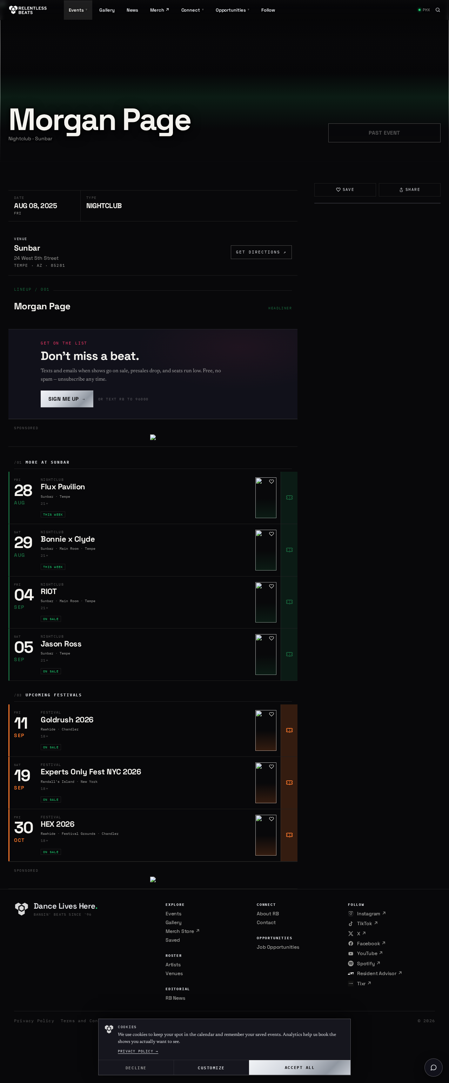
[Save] (271, 481)
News (133, 10)
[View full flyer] (377, 203)
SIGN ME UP (67, 398)
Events (173, 913)
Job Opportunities (278, 947)
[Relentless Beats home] (28, 10)
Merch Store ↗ (183, 931)
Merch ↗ (159, 10)
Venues (174, 973)
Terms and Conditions (89, 1020)
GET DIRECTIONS (261, 252)
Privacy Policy (34, 1020)
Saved (173, 940)
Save (349, 189)
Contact (266, 922)
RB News (175, 998)
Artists (173, 964)
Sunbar (27, 248)
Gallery (106, 10)
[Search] (437, 9)
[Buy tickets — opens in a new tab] (289, 498)
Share (413, 189)
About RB (268, 913)
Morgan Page (42, 306)
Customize (211, 1067)
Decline (136, 1067)
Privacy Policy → (138, 1051)
